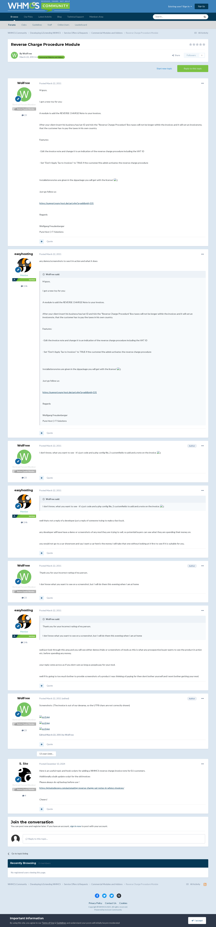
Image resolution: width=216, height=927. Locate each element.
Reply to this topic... (38, 838)
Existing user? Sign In (179, 6)
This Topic (193, 16)
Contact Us (110, 903)
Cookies (123, 903)
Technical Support (75, 16)
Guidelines (37, 25)
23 (25, 115)
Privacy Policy (95, 903)
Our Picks (28, 16)
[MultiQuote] (41, 241)
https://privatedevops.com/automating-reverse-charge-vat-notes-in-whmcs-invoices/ (81, 788)
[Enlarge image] (44, 717)
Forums (12, 25)
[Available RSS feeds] (205, 884)
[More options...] (202, 83)
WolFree (27, 53)
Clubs (24, 25)
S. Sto (23, 763)
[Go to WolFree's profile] (14, 55)
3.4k (25, 286)
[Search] (204, 16)
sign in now (75, 826)
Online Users (63, 25)
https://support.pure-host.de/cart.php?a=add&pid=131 (66, 203)
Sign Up (201, 6)
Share (177, 55)
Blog (59, 16)
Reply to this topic (193, 68)
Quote (50, 241)
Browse (14, 16)
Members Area (96, 16)
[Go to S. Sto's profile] (24, 775)
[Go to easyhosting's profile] (24, 265)
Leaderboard (81, 25)
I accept (198, 920)
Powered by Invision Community (108, 910)
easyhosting (23, 254)
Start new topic (164, 68)
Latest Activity (45, 16)
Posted (50, 83)
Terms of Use (48, 923)
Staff (50, 25)
